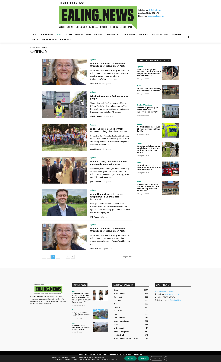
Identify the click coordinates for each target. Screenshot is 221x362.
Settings (157, 358)
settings (114, 359)
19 (67, 257)
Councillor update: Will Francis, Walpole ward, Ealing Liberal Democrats (106, 197)
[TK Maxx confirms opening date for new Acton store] (170, 92)
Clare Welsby (95, 84)
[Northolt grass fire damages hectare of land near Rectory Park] (170, 169)
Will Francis (94, 217)
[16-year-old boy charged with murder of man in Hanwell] (100, 327)
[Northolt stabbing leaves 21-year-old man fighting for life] (170, 130)
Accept (130, 358)
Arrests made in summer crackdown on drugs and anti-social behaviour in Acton (148, 149)
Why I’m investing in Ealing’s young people (109, 97)
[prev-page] (44, 257)
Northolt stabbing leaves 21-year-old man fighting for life (148, 129)
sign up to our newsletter (165, 291)
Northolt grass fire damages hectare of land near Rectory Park (149, 167)
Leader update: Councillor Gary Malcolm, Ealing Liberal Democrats (108, 130)
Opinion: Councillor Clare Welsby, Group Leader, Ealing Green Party (107, 64)
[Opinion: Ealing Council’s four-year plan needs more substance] (64, 170)
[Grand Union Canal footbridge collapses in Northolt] (100, 314)
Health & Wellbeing (144, 105)
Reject (143, 358)
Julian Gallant (95, 182)
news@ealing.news (156, 16)
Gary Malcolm (95, 149)
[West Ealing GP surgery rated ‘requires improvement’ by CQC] (170, 111)
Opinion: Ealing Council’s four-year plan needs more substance (108, 162)
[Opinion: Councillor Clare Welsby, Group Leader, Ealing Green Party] (64, 72)
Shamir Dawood (96, 116)
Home (32, 47)
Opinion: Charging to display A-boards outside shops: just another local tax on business (149, 72)
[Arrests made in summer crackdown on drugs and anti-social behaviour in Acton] (170, 149)
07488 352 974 (152, 13)
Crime (139, 124)
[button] (188, 37)
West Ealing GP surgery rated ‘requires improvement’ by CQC (147, 110)
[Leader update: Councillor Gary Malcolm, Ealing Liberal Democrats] (64, 137)
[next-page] (73, 257)
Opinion (93, 59)
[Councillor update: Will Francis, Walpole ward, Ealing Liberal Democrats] (64, 202)
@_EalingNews (154, 10)
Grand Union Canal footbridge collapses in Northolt (81, 314)
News (38, 47)
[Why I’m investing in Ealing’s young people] (64, 104)
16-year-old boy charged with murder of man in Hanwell (81, 327)
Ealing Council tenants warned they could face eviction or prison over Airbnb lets (148, 187)
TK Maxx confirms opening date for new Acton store (149, 89)
